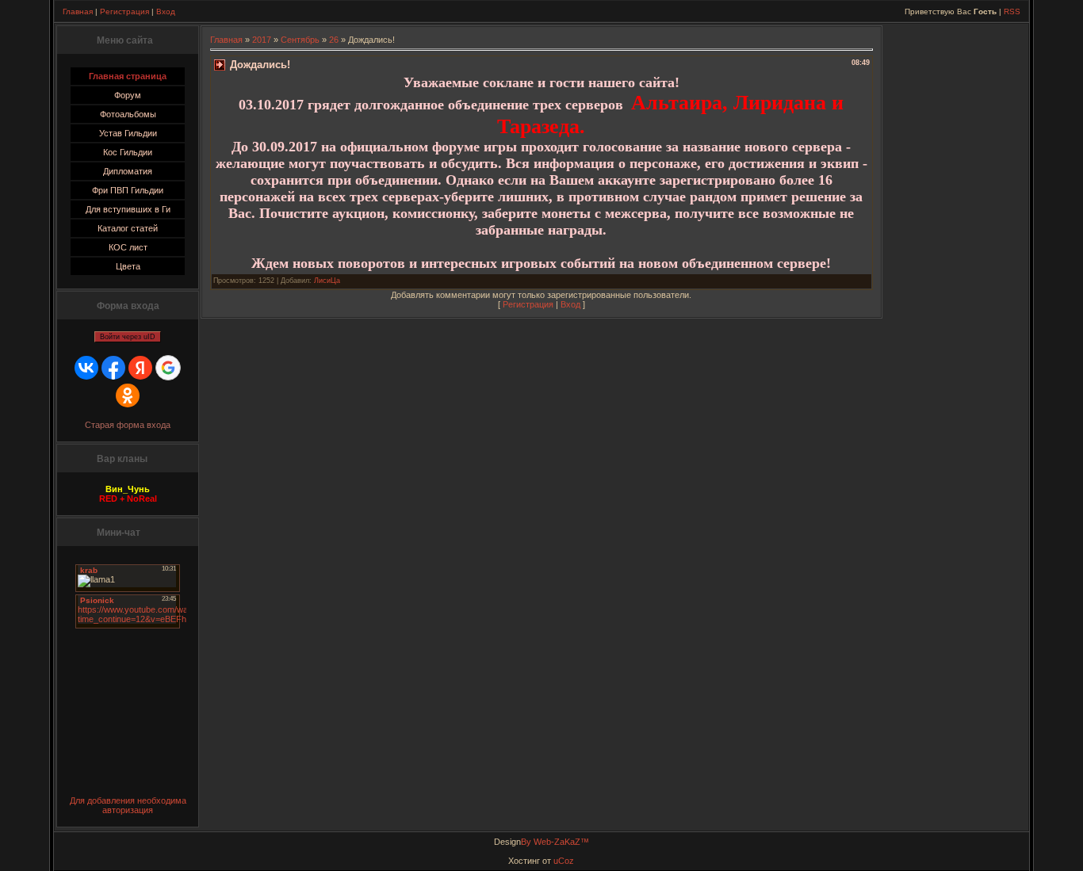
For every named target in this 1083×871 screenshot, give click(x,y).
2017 (261, 39)
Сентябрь (300, 39)
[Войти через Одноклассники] (128, 395)
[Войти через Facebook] (113, 368)
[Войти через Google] (168, 367)
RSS (1012, 11)
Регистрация (124, 11)
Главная (78, 11)
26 (334, 39)
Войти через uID (127, 337)
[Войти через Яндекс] (140, 368)
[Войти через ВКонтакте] (86, 368)
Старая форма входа (127, 425)
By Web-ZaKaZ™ (555, 841)
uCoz (563, 860)
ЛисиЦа (327, 281)
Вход (165, 11)
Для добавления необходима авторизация (128, 805)
